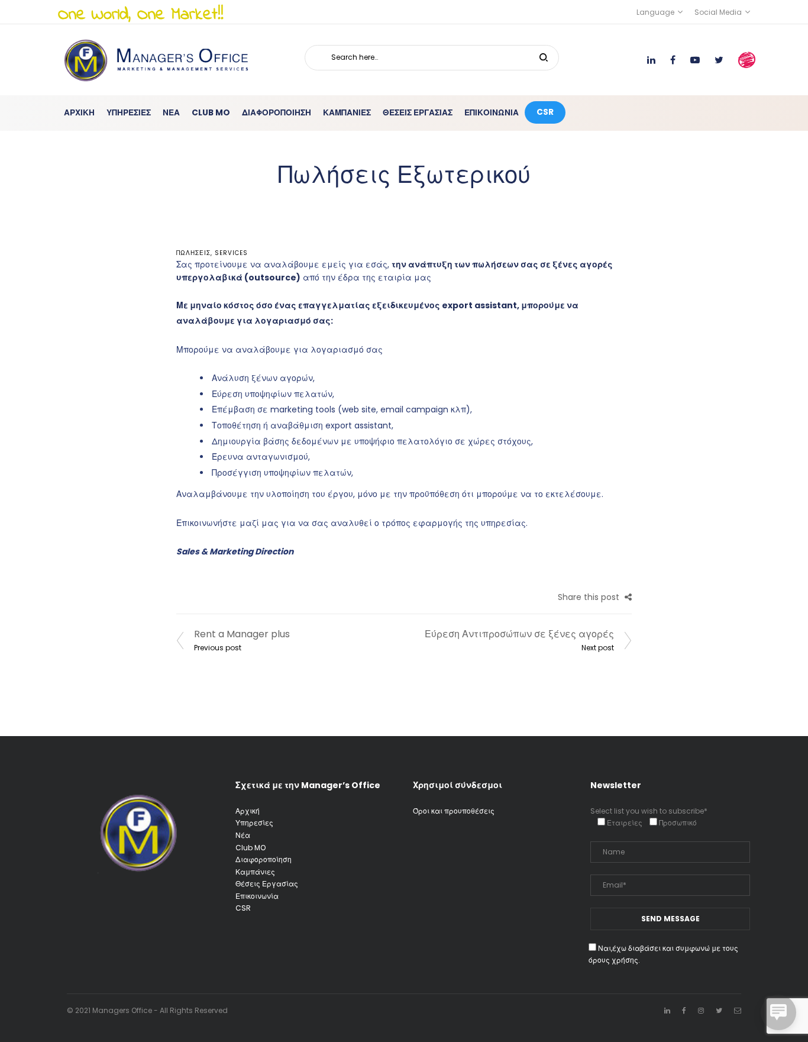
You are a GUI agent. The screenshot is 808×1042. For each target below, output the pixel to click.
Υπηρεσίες (254, 823)
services (231, 253)
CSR (243, 908)
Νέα (242, 835)
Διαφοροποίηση (263, 859)
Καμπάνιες (255, 872)
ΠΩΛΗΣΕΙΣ (193, 253)
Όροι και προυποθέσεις (454, 811)
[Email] (737, 1010)
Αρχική (247, 811)
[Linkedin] (667, 1010)
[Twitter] (719, 1010)
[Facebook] (684, 1010)
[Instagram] (701, 1010)
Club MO (250, 848)
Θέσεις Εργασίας (266, 884)
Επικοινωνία (257, 896)
